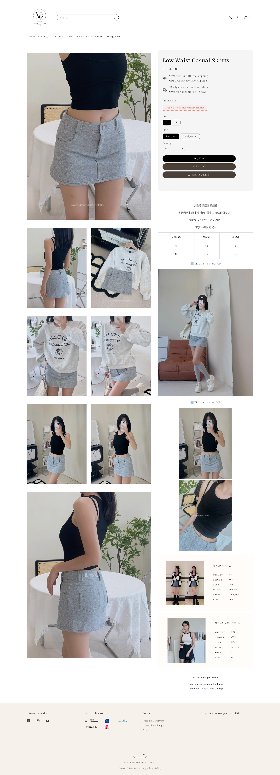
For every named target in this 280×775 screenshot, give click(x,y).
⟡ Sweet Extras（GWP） (89, 36)
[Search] (113, 17)
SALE (70, 36)
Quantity (167, 143)
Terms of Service (128, 768)
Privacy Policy (146, 768)
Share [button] (170, 184)
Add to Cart (199, 166)
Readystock (189, 136)
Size (165, 116)
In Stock (58, 36)
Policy (145, 730)
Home (32, 36)
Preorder (171, 136)
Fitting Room (114, 36)
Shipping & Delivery (153, 720)
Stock (166, 130)
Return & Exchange (153, 725)
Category (43, 36)
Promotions (169, 100)
